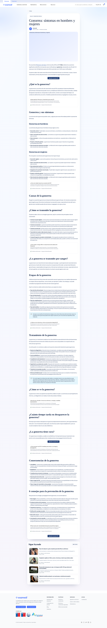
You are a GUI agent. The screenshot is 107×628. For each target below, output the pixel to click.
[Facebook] (81, 622)
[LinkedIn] (88, 622)
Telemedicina (33, 4)
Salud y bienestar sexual (36, 16)
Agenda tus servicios (74, 599)
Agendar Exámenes (21, 606)
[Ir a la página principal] (7, 5)
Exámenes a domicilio (22, 4)
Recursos (53, 4)
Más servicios (43, 4)
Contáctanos (84, 599)
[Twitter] (86, 622)
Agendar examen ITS (53, 78)
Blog (48, 607)
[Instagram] (83, 622)
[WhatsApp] (90, 622)
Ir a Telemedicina (31, 606)
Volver (30, 11)
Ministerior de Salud (41, 65)
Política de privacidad (62, 607)
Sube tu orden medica (74, 601)
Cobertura (49, 609)
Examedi (35, 28)
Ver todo (75, 544)
